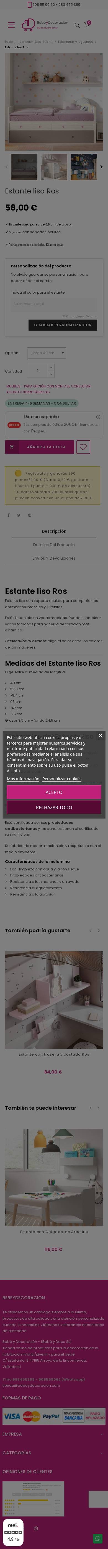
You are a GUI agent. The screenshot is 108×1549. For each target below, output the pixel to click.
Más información (23, 778)
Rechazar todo (54, 807)
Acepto (54, 792)
